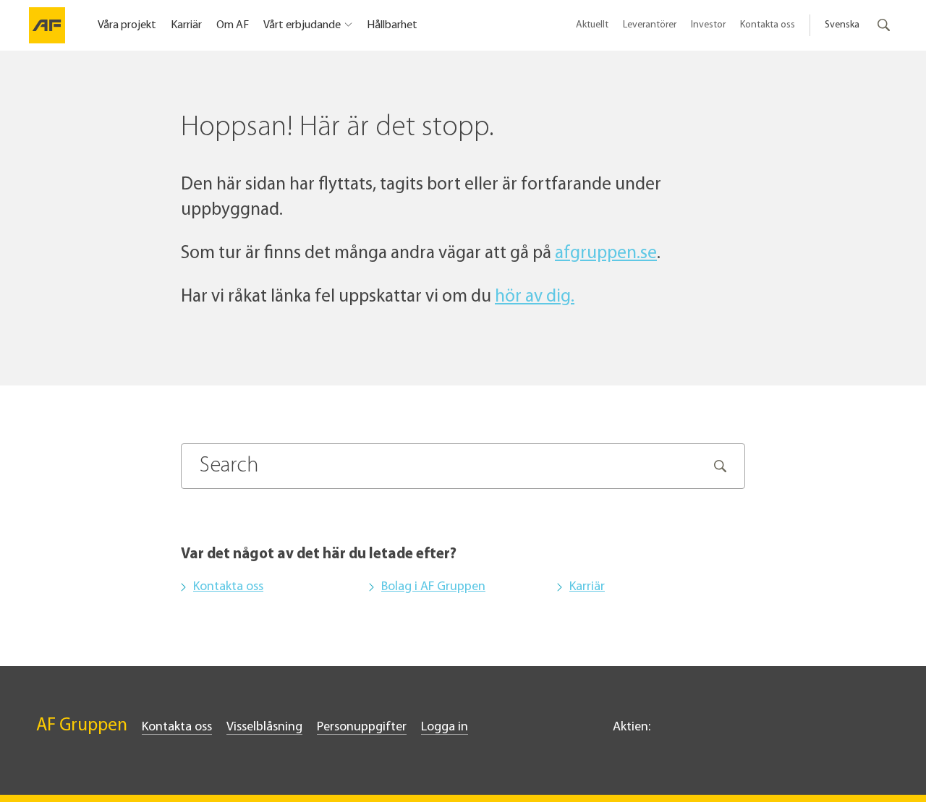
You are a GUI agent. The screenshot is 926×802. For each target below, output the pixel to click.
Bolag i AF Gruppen (433, 587)
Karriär (186, 25)
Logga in (444, 727)
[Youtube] (881, 731)
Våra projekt (127, 25)
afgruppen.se (606, 253)
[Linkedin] (793, 731)
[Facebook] (817, 731)
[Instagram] (849, 731)
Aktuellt (592, 25)
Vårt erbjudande (302, 25)
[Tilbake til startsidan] (47, 25)
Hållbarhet (392, 25)
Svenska (842, 25)
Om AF (232, 25)
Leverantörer (649, 25)
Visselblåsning (264, 727)
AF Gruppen (81, 726)
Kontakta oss (767, 25)
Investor (708, 25)
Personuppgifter (362, 727)
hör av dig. (534, 297)
